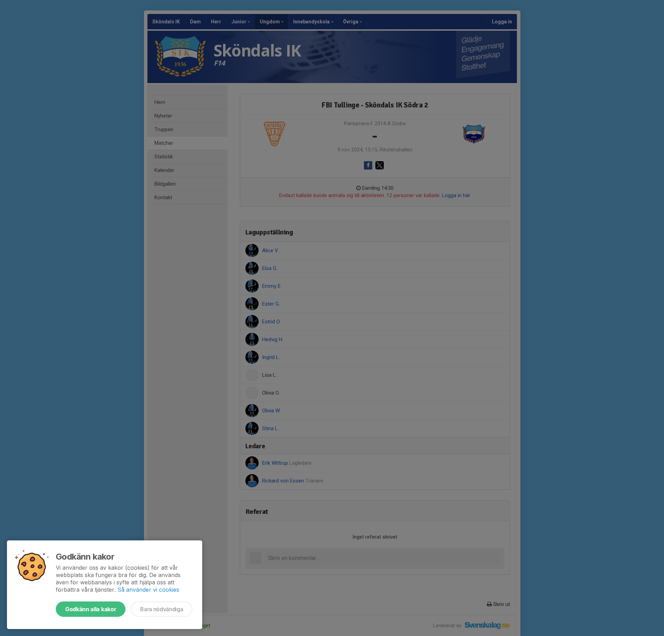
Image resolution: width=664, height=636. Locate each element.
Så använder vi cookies (148, 589)
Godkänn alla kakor (90, 609)
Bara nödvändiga (161, 609)
